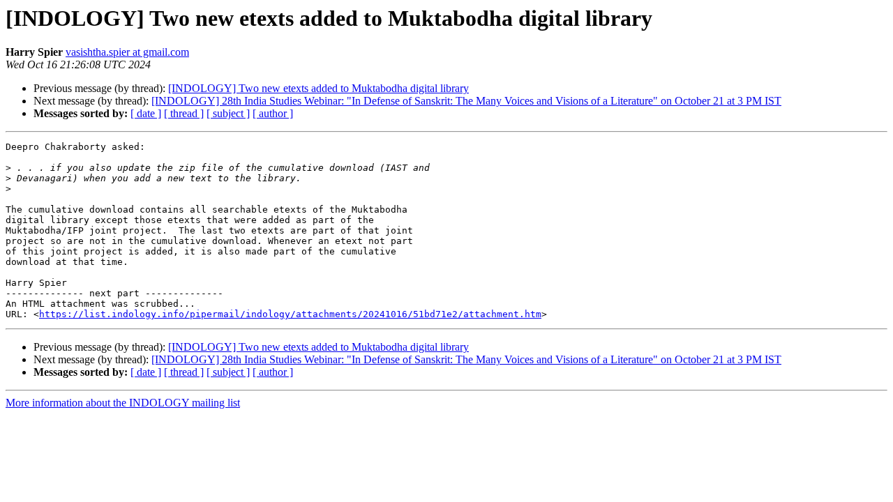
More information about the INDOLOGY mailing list (123, 403)
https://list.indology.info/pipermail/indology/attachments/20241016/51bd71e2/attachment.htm (290, 314)
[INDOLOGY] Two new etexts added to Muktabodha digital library (318, 88)
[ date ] (145, 113)
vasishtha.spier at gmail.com (127, 52)
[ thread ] (184, 113)
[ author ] (273, 113)
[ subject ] (228, 113)
